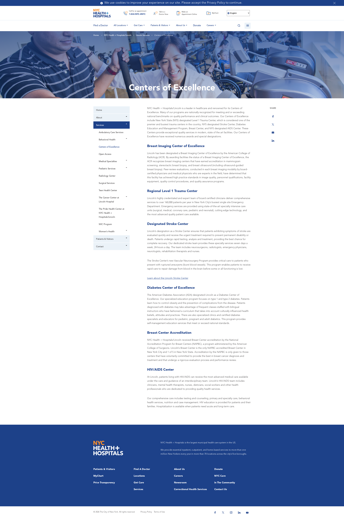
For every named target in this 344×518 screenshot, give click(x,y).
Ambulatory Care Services (111, 132)
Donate (197, 25)
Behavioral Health (107, 140)
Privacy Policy (146, 512)
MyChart (98, 476)
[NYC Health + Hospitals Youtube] (247, 512)
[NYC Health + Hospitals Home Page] (102, 13)
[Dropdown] (127, 117)
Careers (210, 25)
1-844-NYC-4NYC (137, 14)
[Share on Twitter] (273, 124)
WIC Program (105, 224)
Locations (139, 476)
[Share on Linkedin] (273, 140)
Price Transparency (104, 482)
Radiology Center (107, 176)
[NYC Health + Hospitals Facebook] (215, 512)
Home (99, 110)
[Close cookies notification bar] (334, 3)
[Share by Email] (273, 132)
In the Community (224, 482)
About (99, 118)
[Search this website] (239, 26)
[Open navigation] (248, 26)
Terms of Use (159, 512)
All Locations (120, 25)
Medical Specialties (108, 161)
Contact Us (220, 489)
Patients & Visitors (159, 25)
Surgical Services (107, 183)
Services (100, 125)
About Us (180, 25)
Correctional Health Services (190, 489)
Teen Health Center (108, 190)
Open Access (105, 154)
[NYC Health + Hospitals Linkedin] (239, 512)
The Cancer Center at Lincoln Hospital (109, 200)
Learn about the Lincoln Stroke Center (167, 278)
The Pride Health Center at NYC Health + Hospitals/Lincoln (111, 213)
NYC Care (220, 476)
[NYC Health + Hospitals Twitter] (223, 512)
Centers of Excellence (109, 147)
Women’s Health (106, 232)
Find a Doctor (142, 469)
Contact (100, 247)
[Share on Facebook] (273, 116)
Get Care (138, 25)
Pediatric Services (107, 169)
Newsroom (180, 482)
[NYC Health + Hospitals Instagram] (231, 512)
